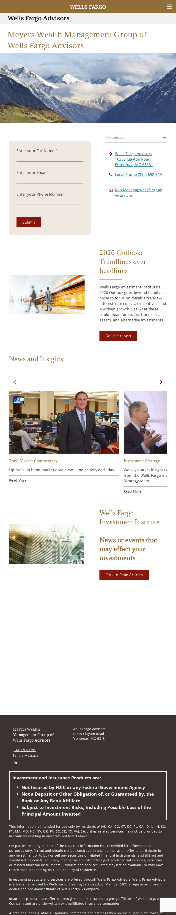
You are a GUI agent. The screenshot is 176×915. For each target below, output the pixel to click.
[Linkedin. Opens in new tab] (15, 762)
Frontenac (114, 137)
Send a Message (25, 755)
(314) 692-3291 (24, 750)
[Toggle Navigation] (169, 7)
